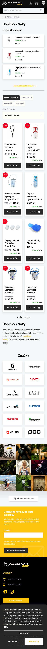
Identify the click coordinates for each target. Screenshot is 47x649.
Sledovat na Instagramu (25, 499)
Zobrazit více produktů (24, 86)
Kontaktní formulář (15, 600)
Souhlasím (34, 641)
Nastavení (23, 633)
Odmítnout (13, 641)
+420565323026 (14, 579)
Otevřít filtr (12, 115)
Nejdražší (8, 103)
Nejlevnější (27, 97)
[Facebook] (5, 591)
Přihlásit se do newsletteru (16, 551)
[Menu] (43, 3)
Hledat (41, 10)
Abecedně (20, 103)
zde (5, 627)
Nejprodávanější (11, 97)
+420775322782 (14, 584)
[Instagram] (11, 591)
